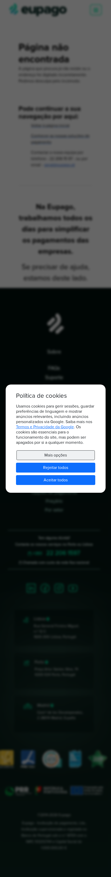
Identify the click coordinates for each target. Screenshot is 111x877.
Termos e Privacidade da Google (45, 427)
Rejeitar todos (55, 467)
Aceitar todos (56, 480)
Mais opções (55, 455)
